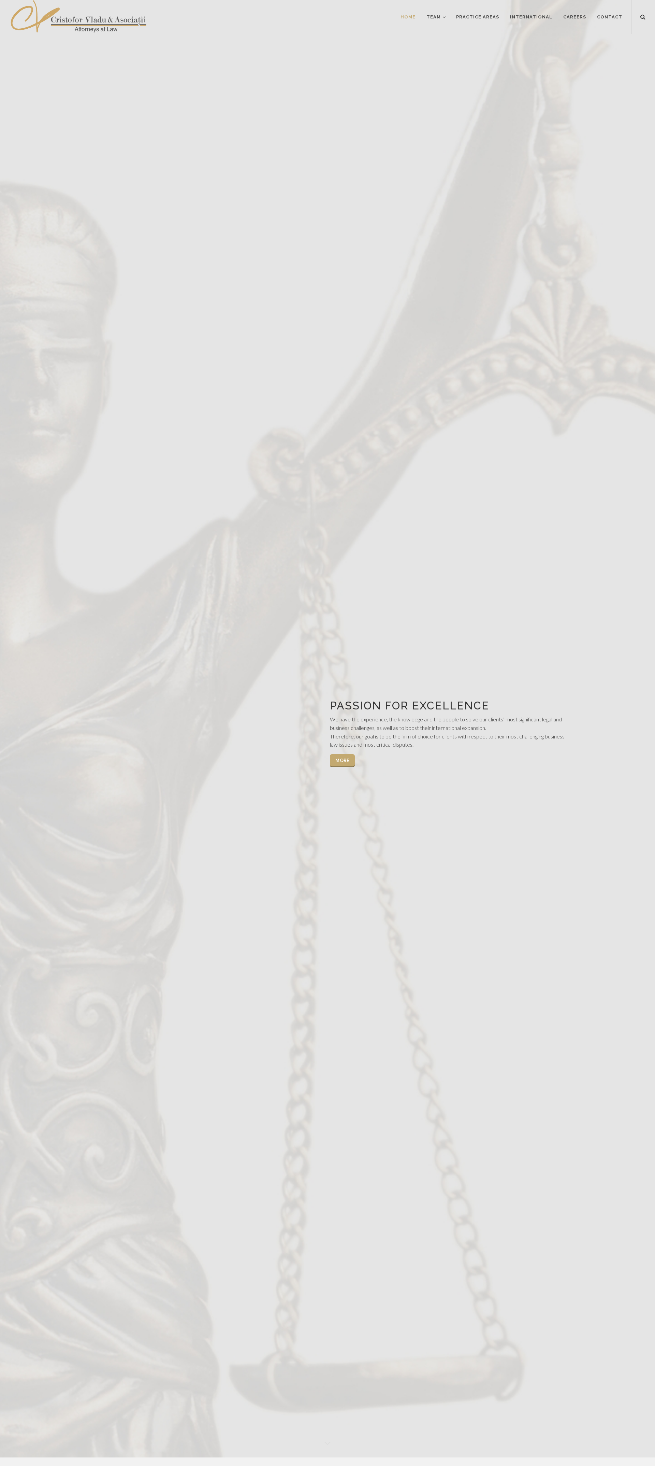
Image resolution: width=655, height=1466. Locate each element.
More (342, 760)
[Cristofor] (78, 17)
